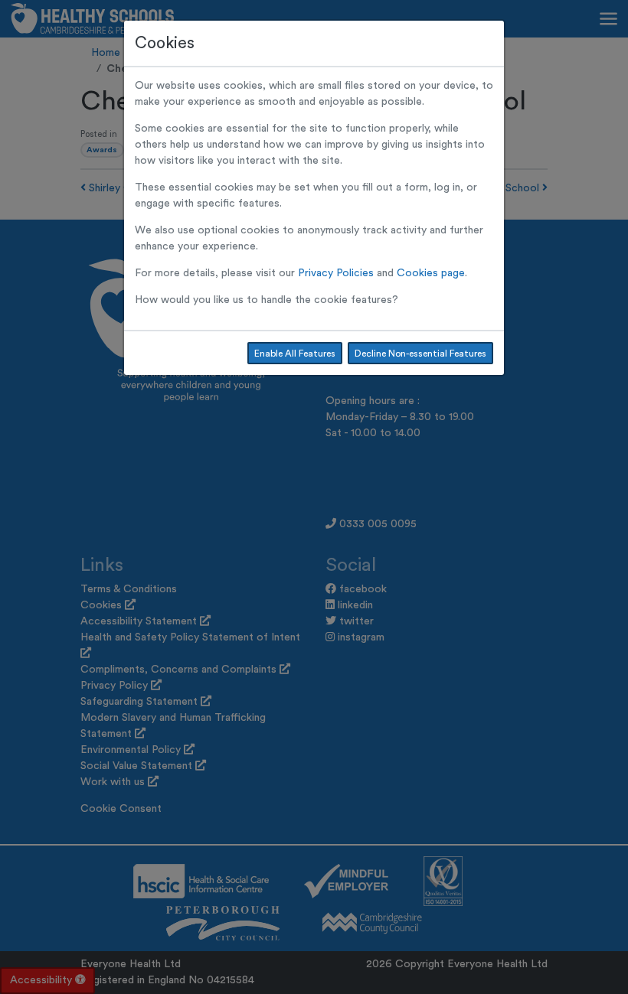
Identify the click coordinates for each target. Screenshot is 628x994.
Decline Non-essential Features (420, 353)
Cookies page (431, 273)
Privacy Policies (336, 273)
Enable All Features (294, 353)
